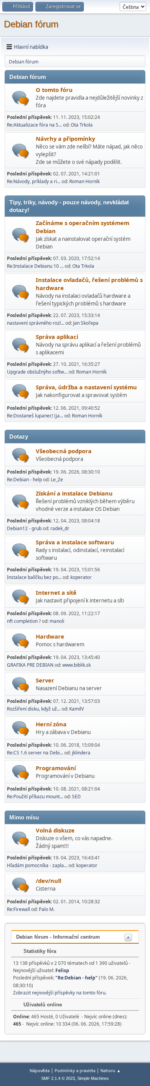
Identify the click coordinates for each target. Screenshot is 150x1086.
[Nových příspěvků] (20, 98)
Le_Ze (57, 479)
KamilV (76, 709)
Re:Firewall (18, 909)
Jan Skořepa (85, 323)
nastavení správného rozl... (35, 323)
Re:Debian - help (24, 479)
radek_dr (59, 528)
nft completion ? (24, 621)
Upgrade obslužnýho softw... (37, 372)
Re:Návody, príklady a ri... (33, 181)
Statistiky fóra (39, 951)
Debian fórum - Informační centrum (58, 937)
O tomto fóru (54, 89)
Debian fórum (31, 24)
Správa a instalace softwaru (75, 542)
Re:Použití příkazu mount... (35, 796)
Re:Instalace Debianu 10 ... (35, 266)
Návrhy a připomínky (65, 138)
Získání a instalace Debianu (74, 493)
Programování (56, 768)
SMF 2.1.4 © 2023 (58, 1078)
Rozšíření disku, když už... (33, 709)
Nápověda (40, 1070)
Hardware (50, 636)
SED (76, 796)
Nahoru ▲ (110, 1070)
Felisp (62, 970)
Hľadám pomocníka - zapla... (37, 865)
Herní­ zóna (51, 724)
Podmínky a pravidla (75, 1070)
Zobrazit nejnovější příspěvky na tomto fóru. (60, 992)
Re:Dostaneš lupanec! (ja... (35, 415)
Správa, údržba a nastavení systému (86, 387)
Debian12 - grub (24, 528)
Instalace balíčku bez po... (34, 577)
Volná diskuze (55, 830)
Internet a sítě (56, 592)
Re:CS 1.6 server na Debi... (35, 752)
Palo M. (47, 909)
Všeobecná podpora (64, 451)
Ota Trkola (82, 125)
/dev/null (48, 880)
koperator (81, 577)
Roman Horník (84, 181)
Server (45, 680)
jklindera (81, 752)
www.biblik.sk (76, 665)
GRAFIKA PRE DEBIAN (30, 665)
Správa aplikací (57, 336)
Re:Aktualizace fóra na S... (34, 125)
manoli (57, 621)
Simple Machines (93, 1078)
